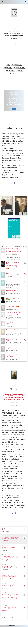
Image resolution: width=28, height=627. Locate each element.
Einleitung (4, 530)
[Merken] (13, 43)
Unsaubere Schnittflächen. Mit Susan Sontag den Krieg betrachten (13, 314)
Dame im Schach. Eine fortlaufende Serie (11, 282)
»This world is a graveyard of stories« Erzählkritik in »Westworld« (9, 609)
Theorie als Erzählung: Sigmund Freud (13, 330)
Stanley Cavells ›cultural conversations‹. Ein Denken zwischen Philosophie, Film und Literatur (13, 250)
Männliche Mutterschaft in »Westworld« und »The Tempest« (10, 586)
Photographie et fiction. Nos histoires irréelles (13, 348)
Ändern (14, 109)
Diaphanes (14, 1)
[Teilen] (15, 43)
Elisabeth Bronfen (14, 31)
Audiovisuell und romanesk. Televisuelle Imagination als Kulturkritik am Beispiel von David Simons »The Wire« (12, 264)
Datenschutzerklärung (20, 625)
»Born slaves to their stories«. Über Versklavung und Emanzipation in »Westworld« (10, 538)
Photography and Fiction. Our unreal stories (13, 356)
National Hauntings (10, 306)
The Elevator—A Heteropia (12, 298)
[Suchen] (2, 2)
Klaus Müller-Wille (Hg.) (18, 396)
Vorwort (8, 273)
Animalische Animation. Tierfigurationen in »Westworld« (10, 567)
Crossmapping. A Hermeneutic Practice (13, 323)
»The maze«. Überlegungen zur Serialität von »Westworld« (9, 548)
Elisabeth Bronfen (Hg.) (11, 394)
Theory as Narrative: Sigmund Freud (13, 340)
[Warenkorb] (27, 2)
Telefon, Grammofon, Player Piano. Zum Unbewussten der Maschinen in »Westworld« (10, 557)
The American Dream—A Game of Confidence (12, 291)
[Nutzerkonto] (24, 2)
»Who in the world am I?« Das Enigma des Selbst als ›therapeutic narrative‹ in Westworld (10, 576)
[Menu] (0, 2)
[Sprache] (25, 2)
